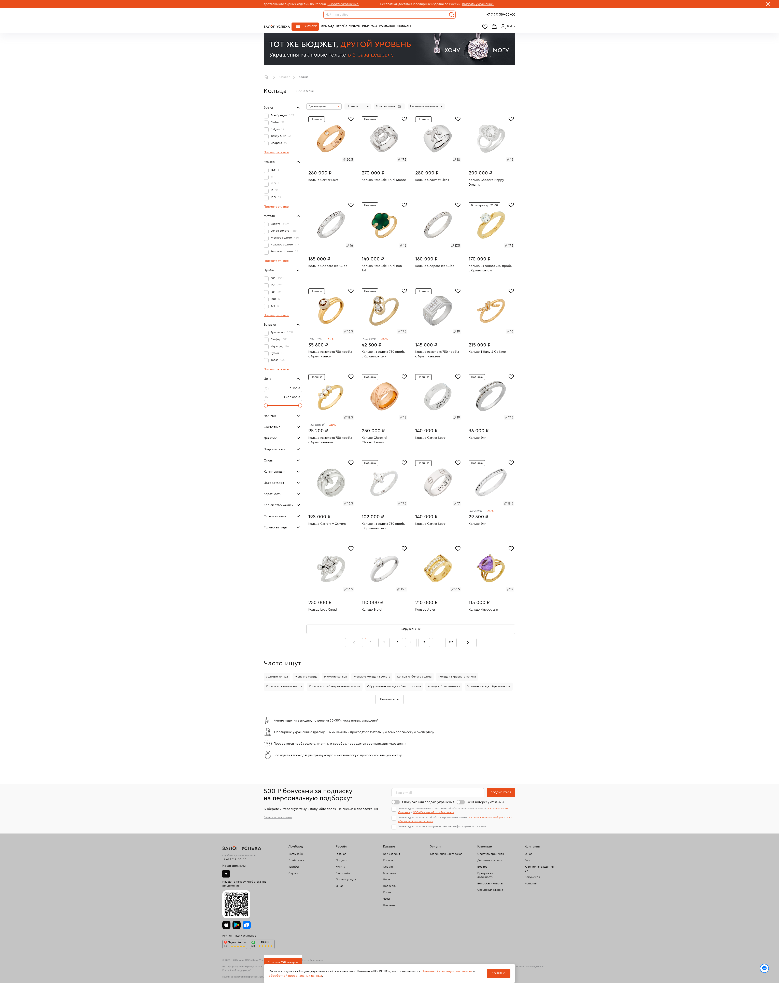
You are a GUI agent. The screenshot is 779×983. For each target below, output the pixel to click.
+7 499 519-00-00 (234, 859)
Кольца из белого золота (414, 676)
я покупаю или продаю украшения (428, 802)
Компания (387, 26)
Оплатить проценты (490, 854)
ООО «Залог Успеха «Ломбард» (485, 817)
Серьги (388, 866)
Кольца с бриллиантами (444, 686)
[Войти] (507, 27)
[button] (389, 106)
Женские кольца (306, 676)
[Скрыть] (768, 5)
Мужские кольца (335, 676)
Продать (341, 860)
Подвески (389, 886)
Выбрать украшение (266, 4)
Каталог (310, 26)
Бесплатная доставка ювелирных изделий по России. (343, 4)
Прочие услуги (346, 879)
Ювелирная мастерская (446, 854)
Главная (267, 77)
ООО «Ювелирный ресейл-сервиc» (433, 812)
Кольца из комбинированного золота (334, 686)
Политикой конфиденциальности (447, 971)
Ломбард (327, 26)
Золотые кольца (277, 676)
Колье (387, 892)
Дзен (226, 874)
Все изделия (391, 854)
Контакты (531, 883)
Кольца (388, 860)
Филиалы (404, 26)
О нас (339, 886)
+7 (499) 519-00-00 (500, 14)
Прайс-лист (296, 860)
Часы (386, 898)
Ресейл (341, 26)
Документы (532, 877)
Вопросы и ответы (490, 883)
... (437, 642)
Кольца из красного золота (457, 676)
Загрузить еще (411, 629)
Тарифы (293, 866)
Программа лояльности (485, 875)
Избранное (485, 26)
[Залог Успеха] (277, 26)
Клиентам (369, 26)
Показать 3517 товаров (283, 962)
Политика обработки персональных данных (247, 976)
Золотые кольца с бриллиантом (488, 686)
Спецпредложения (490, 889)
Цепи (386, 879)
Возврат (482, 866)
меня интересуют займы (485, 802)
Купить (340, 866)
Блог (528, 860)
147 (451, 642)
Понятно (499, 973)
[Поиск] (452, 15)
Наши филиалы (234, 865)
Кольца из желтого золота (284, 686)
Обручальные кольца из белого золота (394, 686)
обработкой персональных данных (295, 975)
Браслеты (389, 873)
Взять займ (295, 854)
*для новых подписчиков (278, 817)
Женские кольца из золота (372, 676)
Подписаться (501, 792)
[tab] (326, 160)
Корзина (494, 26)
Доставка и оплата (489, 860)
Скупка (293, 873)
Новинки (389, 905)
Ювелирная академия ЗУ (539, 868)
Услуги (354, 26)
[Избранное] (351, 118)
